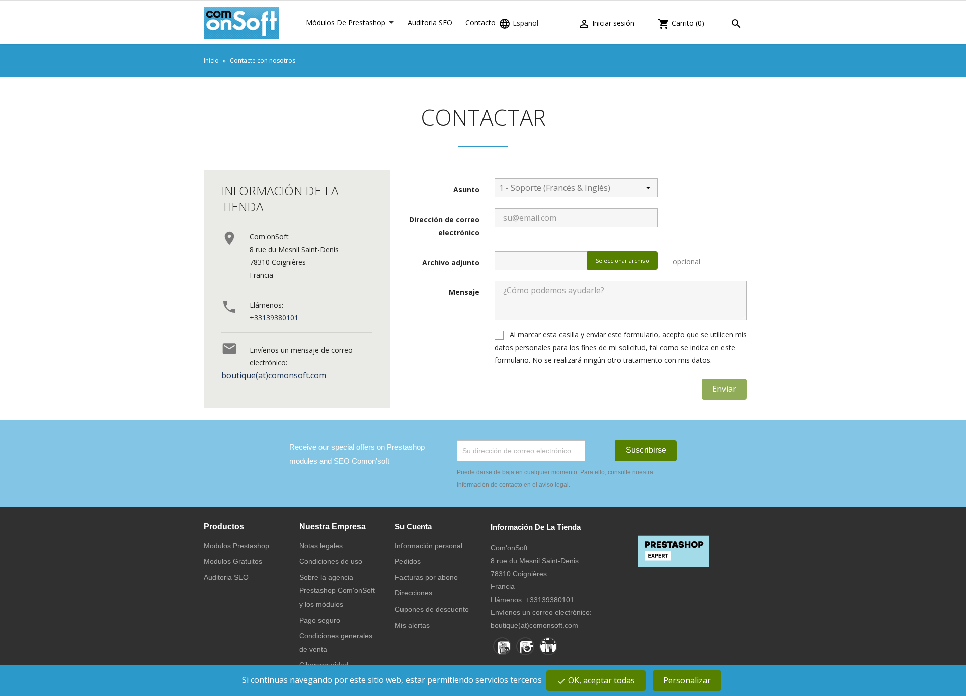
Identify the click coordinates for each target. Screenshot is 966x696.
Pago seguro (319, 620)
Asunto (466, 189)
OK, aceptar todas (596, 680)
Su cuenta (413, 526)
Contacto (480, 22)
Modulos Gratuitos (233, 561)
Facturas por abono (426, 577)
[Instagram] (525, 646)
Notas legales (321, 546)
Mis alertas (412, 625)
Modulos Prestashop (236, 546)
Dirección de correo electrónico (444, 226)
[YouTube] (502, 646)
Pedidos (408, 561)
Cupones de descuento (432, 609)
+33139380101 (274, 317)
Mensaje (464, 292)
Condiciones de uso (330, 561)
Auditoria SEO (430, 22)
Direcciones (413, 593)
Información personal (428, 546)
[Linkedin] (548, 646)
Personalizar (687, 680)
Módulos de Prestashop (345, 22)
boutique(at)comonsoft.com (273, 375)
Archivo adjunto (450, 262)
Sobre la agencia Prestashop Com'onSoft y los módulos (337, 590)
